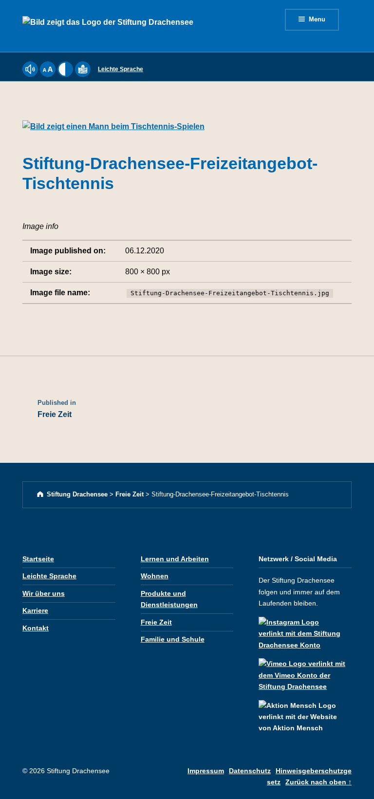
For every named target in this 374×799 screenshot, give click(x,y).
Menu (317, 19)
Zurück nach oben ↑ (318, 782)
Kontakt (35, 628)
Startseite (38, 559)
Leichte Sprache (120, 69)
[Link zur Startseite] (107, 25)
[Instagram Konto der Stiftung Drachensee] (305, 629)
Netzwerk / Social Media (298, 559)
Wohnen (154, 576)
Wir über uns (43, 593)
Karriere (35, 610)
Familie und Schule (173, 639)
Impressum (205, 771)
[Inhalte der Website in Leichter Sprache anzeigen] (83, 74)
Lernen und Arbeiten (175, 559)
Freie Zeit (156, 622)
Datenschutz (250, 771)
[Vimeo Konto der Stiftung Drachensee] (305, 671)
